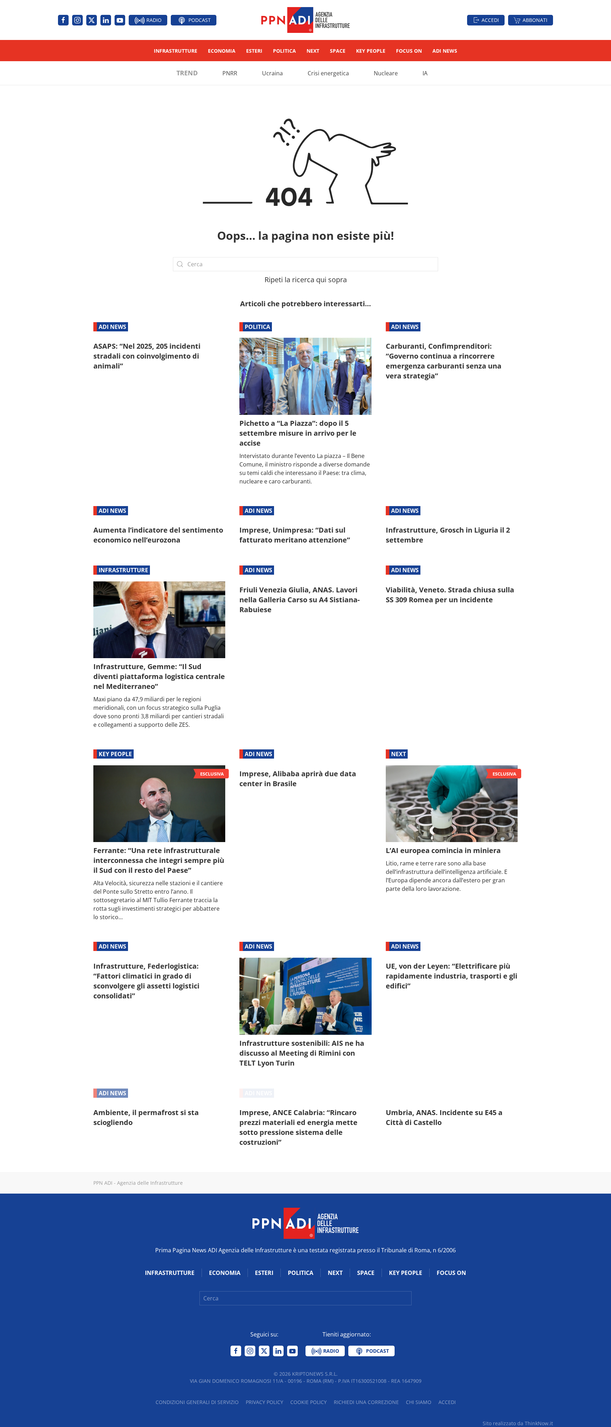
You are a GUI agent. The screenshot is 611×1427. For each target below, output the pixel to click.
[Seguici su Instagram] (77, 20)
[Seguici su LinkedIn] (105, 20)
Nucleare (386, 73)
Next (313, 50)
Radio (153, 20)
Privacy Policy (264, 1402)
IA (425, 73)
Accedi (490, 20)
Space (337, 50)
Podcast (199, 20)
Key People (370, 50)
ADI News (444, 50)
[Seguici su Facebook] (63, 20)
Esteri (254, 50)
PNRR (229, 73)
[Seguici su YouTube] (120, 20)
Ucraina (272, 73)
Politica (284, 50)
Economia (221, 50)
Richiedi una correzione (366, 1402)
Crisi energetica (328, 73)
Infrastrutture (175, 50)
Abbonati (535, 20)
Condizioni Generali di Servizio (197, 1402)
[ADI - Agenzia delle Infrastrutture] (305, 1222)
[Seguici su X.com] (91, 20)
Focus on (409, 50)
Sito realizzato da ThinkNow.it (518, 1423)
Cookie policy (308, 1402)
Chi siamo (418, 1402)
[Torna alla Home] (305, 20)
